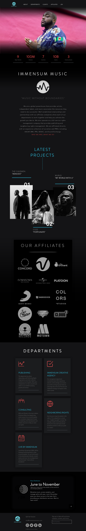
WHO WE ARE (37, 134)
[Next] (78, 31)
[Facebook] (35, 525)
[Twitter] (31, 525)
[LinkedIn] (40, 525)
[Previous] (7, 31)
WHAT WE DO (49, 134)
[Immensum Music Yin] (64, 202)
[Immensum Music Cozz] (43, 207)
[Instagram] (27, 525)
